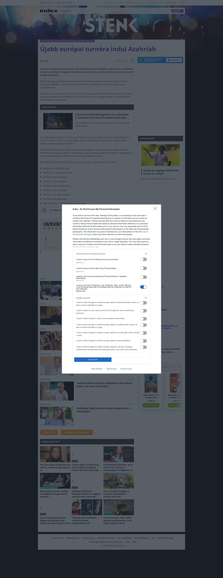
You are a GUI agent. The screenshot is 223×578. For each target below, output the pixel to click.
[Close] (156, 209)
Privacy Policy (126, 369)
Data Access (111, 369)
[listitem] (111, 253)
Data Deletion (96, 369)
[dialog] (111, 289)
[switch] (143, 259)
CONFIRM (93, 360)
